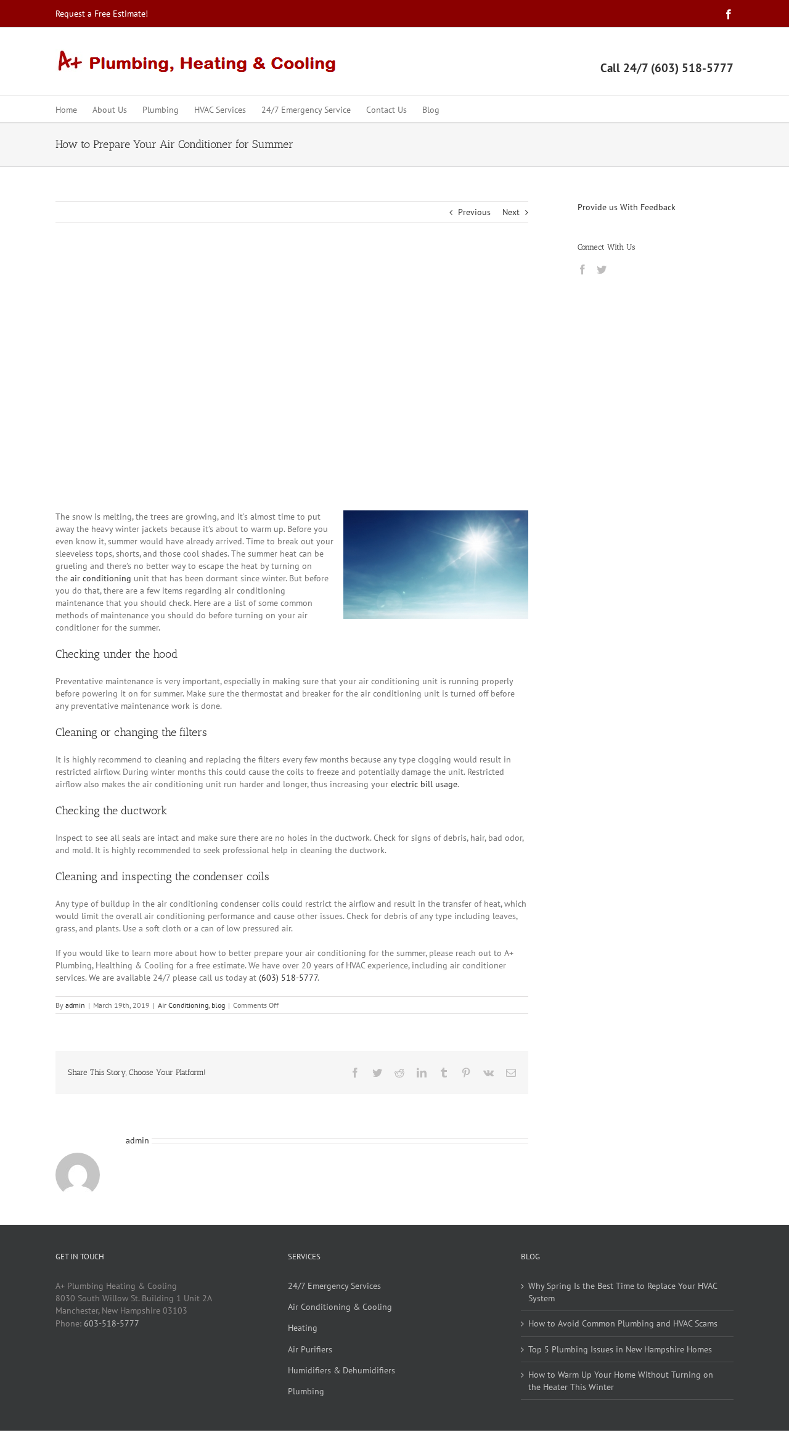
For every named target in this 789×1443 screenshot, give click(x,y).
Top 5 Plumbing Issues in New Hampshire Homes (620, 1349)
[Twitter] (602, 269)
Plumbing (306, 1391)
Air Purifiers (310, 1349)
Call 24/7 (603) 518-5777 (667, 67)
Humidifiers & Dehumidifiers (341, 1370)
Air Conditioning (183, 1005)
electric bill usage (424, 784)
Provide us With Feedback (627, 207)
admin (75, 1005)
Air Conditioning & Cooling (340, 1306)
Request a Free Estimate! (101, 13)
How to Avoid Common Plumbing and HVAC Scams (622, 1323)
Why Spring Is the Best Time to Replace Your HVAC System (622, 1292)
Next (511, 212)
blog (218, 1005)
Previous (474, 212)
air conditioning (100, 578)
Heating (302, 1327)
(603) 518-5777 (288, 977)
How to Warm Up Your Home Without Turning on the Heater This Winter (620, 1380)
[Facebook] (582, 269)
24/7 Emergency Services (334, 1285)
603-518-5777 (111, 1323)
